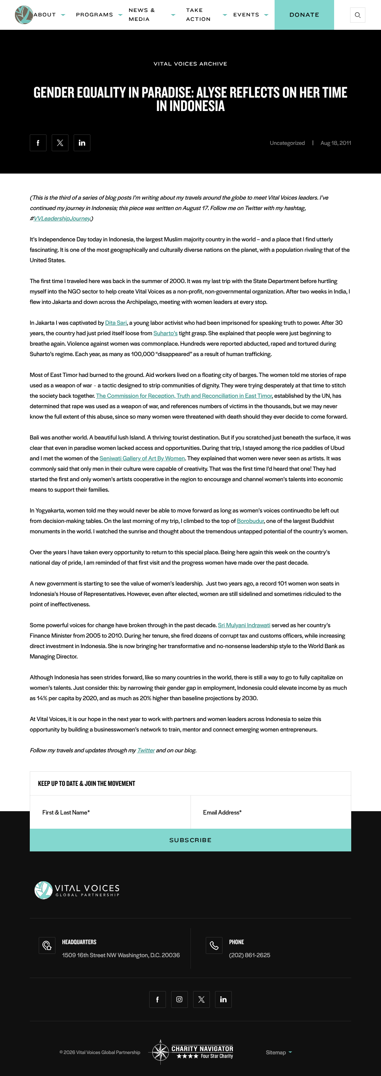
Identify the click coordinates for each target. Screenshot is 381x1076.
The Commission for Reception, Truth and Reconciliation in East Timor (184, 395)
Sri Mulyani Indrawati (244, 624)
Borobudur (250, 520)
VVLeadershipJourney (61, 218)
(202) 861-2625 (249, 954)
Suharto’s (166, 332)
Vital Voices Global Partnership (108, 1052)
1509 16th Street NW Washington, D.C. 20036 (121, 954)
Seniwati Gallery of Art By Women (142, 458)
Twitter (145, 750)
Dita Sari (116, 322)
